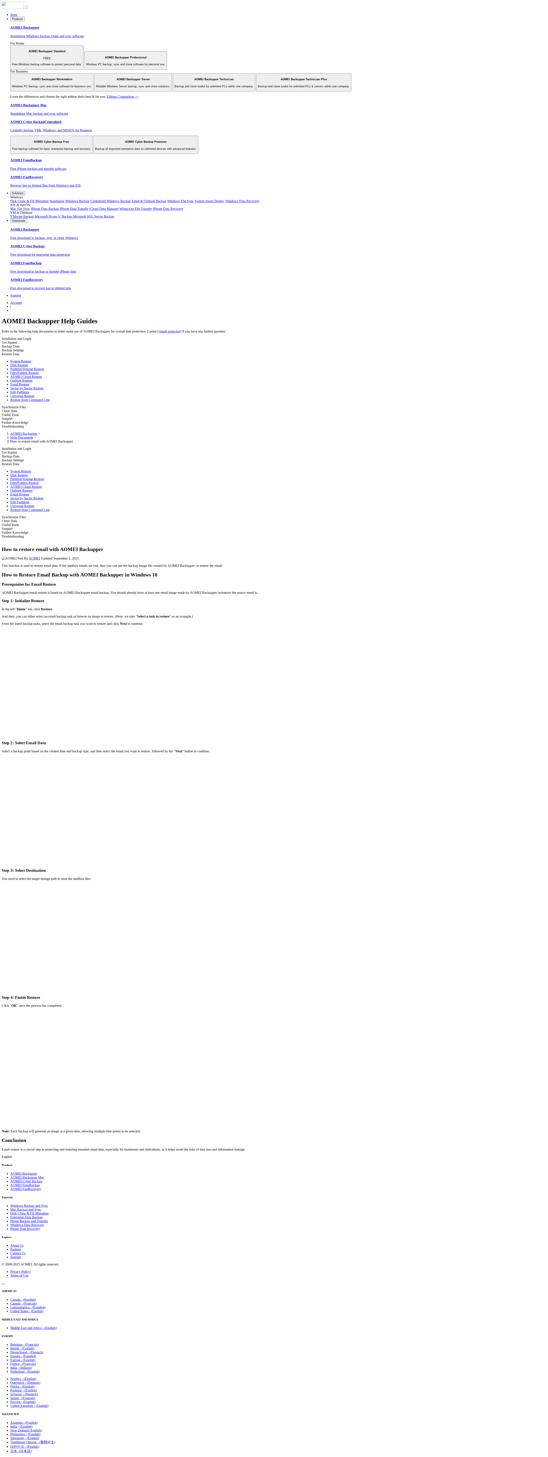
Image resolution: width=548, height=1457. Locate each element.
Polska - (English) (22, 1386)
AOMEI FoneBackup (25, 1185)
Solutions (18, 193)
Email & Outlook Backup (149, 201)
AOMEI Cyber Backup (26, 1181)
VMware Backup (22, 216)
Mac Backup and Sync (25, 1209)
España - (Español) (23, 1356)
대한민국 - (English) (24, 1446)
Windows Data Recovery (242, 201)
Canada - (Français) (23, 1303)
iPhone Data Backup (45, 209)
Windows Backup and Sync (29, 1205)
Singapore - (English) (24, 1438)
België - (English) (22, 1348)
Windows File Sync (180, 201)
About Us (17, 1245)
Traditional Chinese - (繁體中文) (32, 1442)
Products (17, 19)
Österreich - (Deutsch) (25, 1382)
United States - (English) (26, 1311)
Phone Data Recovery (25, 1229)
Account (16, 302)
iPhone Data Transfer (74, 209)
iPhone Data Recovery (168, 209)
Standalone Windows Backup (69, 201)
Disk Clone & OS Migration (29, 201)
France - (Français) (23, 1364)
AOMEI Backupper (23, 433)
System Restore (20, 361)
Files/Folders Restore (24, 373)
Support (15, 295)
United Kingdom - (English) (29, 1406)
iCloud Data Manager (104, 209)
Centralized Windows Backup (110, 201)
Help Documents (21, 437)
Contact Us (17, 1253)
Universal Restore (22, 396)
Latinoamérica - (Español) (27, 1307)
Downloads (18, 220)
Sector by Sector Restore (27, 388)
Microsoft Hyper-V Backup (54, 216)
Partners (15, 1249)
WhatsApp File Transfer (135, 209)
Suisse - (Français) (22, 1398)
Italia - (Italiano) (21, 1367)
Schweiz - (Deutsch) (24, 1394)
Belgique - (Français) (24, 1344)
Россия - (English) (23, 1402)
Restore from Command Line (30, 400)
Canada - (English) (23, 1299)
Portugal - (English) (23, 1390)
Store (13, 14)
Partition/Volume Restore (27, 369)
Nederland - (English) (25, 1371)
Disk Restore (19, 365)
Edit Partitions (19, 392)
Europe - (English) (22, 1360)
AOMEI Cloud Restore (26, 377)
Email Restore (19, 384)
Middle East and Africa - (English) (33, 1328)
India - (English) (21, 1426)
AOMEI (34, 558)
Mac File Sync (20, 209)
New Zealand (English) (26, 1430)
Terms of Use (19, 1275)
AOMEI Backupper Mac (27, 1177)
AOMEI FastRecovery (25, 1189)
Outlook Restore (21, 380)
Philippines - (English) (25, 1434)
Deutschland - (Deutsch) (26, 1352)
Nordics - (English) (23, 1379)
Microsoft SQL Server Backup (93, 216)
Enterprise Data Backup (26, 1217)
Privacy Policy (20, 1271)
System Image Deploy (210, 201)
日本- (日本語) (20, 1451)
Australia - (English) (24, 1422)
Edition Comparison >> (123, 96)
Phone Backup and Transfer (29, 1221)
